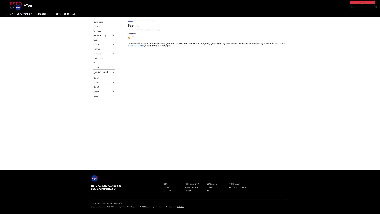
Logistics (96, 40)
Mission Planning (99, 36)
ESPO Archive (23, 14)
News (96, 63)
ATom (28, 5)
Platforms (97, 54)
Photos (96, 67)
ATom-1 (96, 78)
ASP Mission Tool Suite (66, 13)
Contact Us (180, 207)
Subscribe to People (129, 38)
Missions (166, 187)
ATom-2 (96, 83)
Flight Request (42, 13)
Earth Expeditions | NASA (100, 73)
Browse (210, 187)
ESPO (8, 14)
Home (130, 21)
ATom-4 (96, 92)
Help (208, 190)
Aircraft (188, 191)
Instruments (98, 58)
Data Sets (97, 31)
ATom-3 (96, 87)
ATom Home (98, 22)
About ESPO (167, 190)
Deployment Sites (191, 187)
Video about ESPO (192, 184)
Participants (98, 49)
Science (96, 45)
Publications (98, 26)
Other (95, 96)
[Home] (17, 5)
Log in (362, 2)
